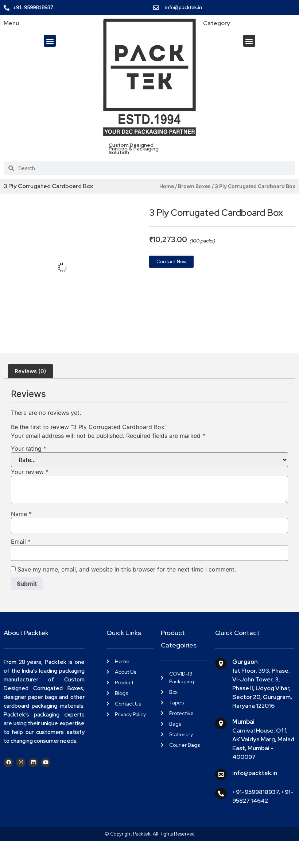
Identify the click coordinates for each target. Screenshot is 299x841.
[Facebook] (8, 762)
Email (21, 541)
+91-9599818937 (255, 792)
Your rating (28, 448)
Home (166, 186)
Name (21, 514)
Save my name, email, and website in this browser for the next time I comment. (127, 569)
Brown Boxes (194, 186)
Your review (29, 472)
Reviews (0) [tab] (30, 371)
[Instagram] (21, 762)
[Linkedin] (33, 762)
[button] (50, 41)
